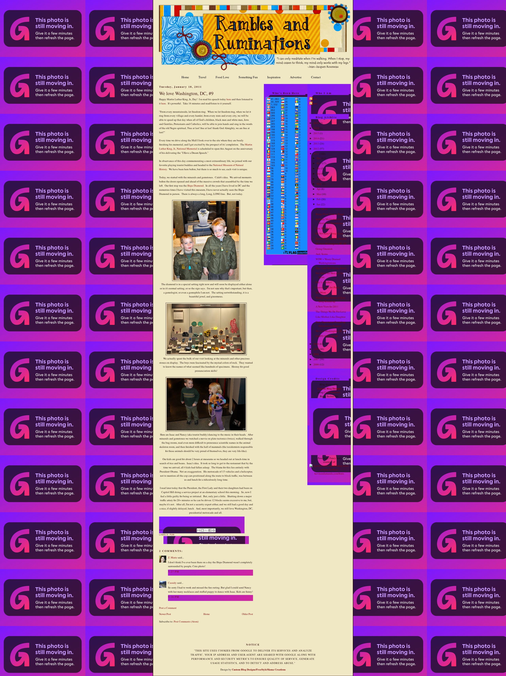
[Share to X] (206, 530)
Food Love (222, 77)
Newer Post (165, 614)
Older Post (247, 614)
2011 (316, 154)
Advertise (296, 77)
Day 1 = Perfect (324, 282)
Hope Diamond (195, 185)
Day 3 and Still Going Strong (331, 268)
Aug (319, 178)
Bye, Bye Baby (324, 228)
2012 (316, 148)
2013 (316, 143)
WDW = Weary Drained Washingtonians (328, 261)
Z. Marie (172, 557)
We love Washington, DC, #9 (186, 93)
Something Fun (248, 77)
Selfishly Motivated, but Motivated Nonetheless (330, 221)
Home (185, 77)
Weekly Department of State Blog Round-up (331, 299)
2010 (316, 344)
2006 (316, 364)
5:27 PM (173, 571)
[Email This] (199, 530)
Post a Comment (168, 608)
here (229, 99)
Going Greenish (324, 249)
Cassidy (172, 583)
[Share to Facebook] (210, 530)
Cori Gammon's (332, 392)
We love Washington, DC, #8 (331, 331)
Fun (172, 535)
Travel (202, 77)
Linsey (314, 103)
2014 (316, 138)
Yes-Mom (321, 292)
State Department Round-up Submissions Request (331, 324)
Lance (313, 99)
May (319, 184)
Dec (319, 158)
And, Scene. (322, 254)
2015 (316, 133)
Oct (319, 168)
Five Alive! (322, 209)
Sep (319, 173)
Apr (319, 189)
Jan (319, 204)
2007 (316, 359)
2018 (316, 123)
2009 (316, 349)
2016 (316, 128)
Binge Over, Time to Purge (330, 214)
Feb (319, 199)
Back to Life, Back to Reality (331, 238)
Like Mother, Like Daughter (331, 317)
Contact (316, 77)
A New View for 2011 (327, 306)
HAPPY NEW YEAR (327, 336)
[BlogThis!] (202, 530)
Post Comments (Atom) (186, 621)
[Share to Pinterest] (214, 530)
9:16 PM (173, 597)
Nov (319, 163)
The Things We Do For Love (331, 311)
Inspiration (273, 77)
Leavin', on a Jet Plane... (328, 287)
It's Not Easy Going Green (329, 233)
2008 (316, 354)
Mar (319, 194)
